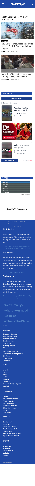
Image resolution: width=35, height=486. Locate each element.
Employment (5, 41)
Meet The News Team (10, 336)
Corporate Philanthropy (10, 334)
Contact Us (6, 360)
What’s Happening (8, 401)
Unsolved (6, 386)
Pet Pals (5, 410)
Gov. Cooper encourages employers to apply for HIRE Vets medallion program (17, 46)
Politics (5, 374)
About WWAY (7, 330)
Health (5, 377)
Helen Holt (6, 79)
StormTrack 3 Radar (9, 426)
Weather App (14, 296)
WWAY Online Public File (18, 222)
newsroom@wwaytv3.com (22, 246)
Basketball (6, 453)
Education (6, 379)
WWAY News (6, 51)
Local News (6, 370)
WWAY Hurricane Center (10, 429)
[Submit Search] (32, 4)
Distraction (6, 381)
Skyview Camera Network (11, 436)
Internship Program (9, 345)
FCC (9, 222)
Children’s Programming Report (16, 224)
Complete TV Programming (17, 209)
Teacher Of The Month (10, 406)
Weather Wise (7, 431)
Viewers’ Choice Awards (10, 399)
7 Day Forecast (8, 424)
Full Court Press (8, 451)
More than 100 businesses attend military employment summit (16, 75)
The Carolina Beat (8, 403)
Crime (5, 372)
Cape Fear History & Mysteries (12, 384)
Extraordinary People (9, 408)
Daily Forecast (7, 422)
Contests (6, 396)
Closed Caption (16, 226)
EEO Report (6, 356)
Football (5, 455)
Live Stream (21, 272)
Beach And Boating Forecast (12, 433)
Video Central (14, 272)
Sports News (7, 446)
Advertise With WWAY (10, 481)
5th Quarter (6, 448)
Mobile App (6, 296)
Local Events (7, 412)
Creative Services (8, 341)
